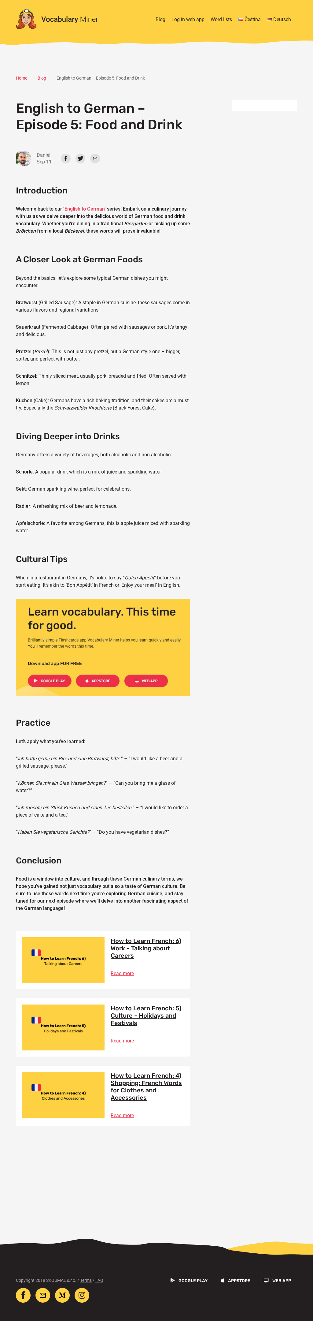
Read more (122, 973)
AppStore (239, 1280)
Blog (160, 19)
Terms (86, 1280)
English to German (84, 209)
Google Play (193, 1280)
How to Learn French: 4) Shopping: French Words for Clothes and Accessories (146, 1086)
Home (21, 78)
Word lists (221, 19)
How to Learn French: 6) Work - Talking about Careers (146, 948)
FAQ (99, 1280)
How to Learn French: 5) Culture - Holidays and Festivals (146, 1016)
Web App (281, 1280)
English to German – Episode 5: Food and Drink (101, 78)
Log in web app (187, 19)
